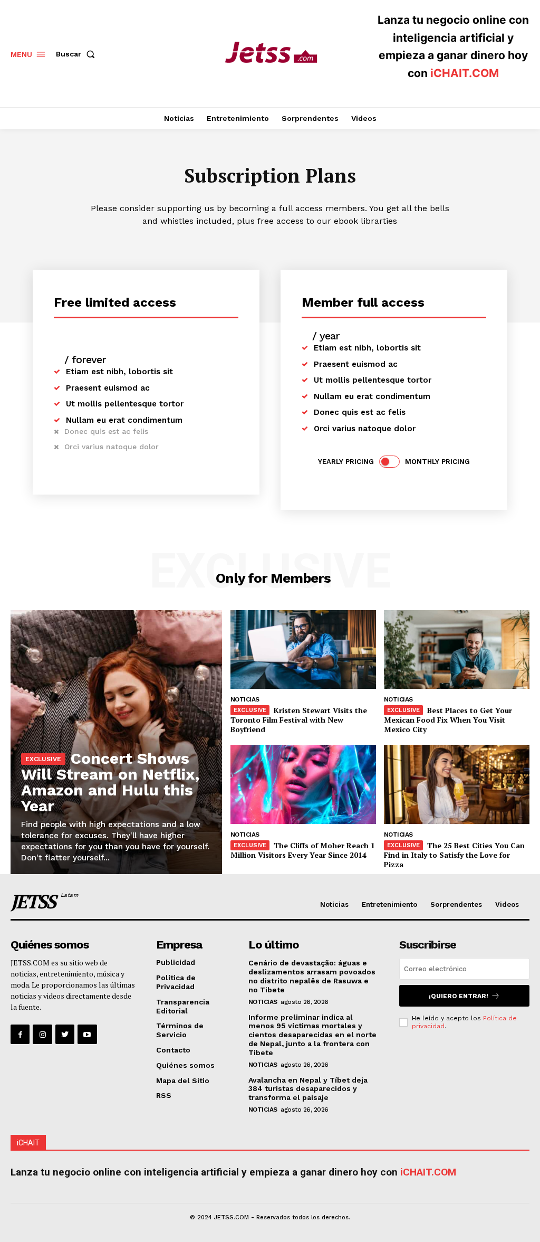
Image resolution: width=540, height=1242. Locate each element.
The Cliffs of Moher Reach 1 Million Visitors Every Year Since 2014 (302, 850)
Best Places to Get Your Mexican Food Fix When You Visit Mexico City (448, 719)
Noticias (244, 699)
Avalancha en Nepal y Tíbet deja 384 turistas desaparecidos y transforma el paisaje (308, 1089)
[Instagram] (42, 1034)
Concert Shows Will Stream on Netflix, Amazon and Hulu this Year (110, 782)
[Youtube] (87, 1034)
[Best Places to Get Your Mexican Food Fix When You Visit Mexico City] (456, 649)
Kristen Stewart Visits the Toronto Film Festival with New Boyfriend (298, 719)
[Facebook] (20, 1034)
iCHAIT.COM (464, 73)
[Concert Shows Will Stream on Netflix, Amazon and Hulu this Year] (116, 742)
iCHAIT (28, 1143)
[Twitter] (64, 1034)
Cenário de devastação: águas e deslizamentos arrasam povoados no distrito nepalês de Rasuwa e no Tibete (311, 976)
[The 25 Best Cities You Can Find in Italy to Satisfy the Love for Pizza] (456, 784)
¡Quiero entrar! (458, 996)
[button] (77, 54)
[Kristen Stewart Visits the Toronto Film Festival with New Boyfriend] (303, 649)
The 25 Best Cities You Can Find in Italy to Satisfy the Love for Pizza (454, 854)
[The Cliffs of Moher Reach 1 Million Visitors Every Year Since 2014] (303, 784)
